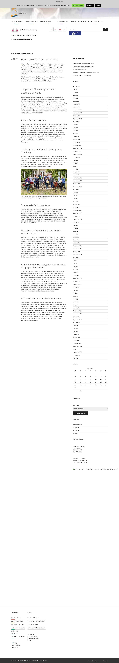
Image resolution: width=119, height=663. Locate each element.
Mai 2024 (75, 166)
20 (90, 382)
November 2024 (77, 148)
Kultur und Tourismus (17, 624)
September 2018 (77, 352)
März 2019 (76, 334)
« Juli (80, 390)
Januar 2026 (76, 107)
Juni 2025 (75, 127)
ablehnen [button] (98, 5)
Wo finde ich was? (33, 618)
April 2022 (75, 234)
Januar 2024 (76, 175)
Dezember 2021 (77, 246)
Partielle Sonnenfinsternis (79, 69)
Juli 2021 (75, 260)
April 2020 (76, 299)
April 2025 (75, 133)
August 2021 (76, 257)
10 (75, 379)
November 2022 (77, 213)
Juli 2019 (75, 325)
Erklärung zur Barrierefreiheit (36, 628)
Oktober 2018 (76, 349)
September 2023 (77, 186)
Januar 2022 (76, 243)
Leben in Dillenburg (30, 21)
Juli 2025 (75, 124)
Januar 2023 (76, 207)
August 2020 (76, 287)
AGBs (29, 640)
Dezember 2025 (77, 110)
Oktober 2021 (76, 252)
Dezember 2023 (77, 178)
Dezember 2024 (77, 145)
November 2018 (77, 346)
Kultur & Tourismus (45, 21)
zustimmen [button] (90, 5)
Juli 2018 (75, 358)
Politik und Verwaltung (18, 628)
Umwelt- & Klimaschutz (95, 21)
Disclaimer (31, 634)
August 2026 (76, 86)
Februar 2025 (76, 139)
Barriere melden (32, 636)
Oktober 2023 (76, 184)
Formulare (75, 433)
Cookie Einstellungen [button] (78, 5)
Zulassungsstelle (77, 424)
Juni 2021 (75, 263)
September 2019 (77, 319)
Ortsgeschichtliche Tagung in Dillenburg (83, 63)
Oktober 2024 (76, 151)
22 (101, 382)
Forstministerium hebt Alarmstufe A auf (83, 66)
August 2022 (76, 222)
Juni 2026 (75, 92)
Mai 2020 (75, 296)
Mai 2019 (75, 331)
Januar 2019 (76, 340)
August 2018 (76, 355)
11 (80, 379)
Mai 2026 (75, 95)
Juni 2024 (75, 163)
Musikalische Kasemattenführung (82, 75)
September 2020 (77, 284)
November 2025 (77, 113)
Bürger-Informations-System (36, 621)
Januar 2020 (76, 308)
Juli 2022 (75, 225)
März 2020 (76, 302)
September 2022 (77, 219)
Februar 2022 (76, 240)
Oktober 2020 (76, 281)
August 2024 (76, 157)
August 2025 (76, 121)
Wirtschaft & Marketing (77, 21)
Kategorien (76, 405)
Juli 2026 (75, 89)
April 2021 (75, 269)
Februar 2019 (76, 337)
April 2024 (75, 169)
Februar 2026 (76, 104)
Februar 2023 (76, 204)
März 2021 (76, 272)
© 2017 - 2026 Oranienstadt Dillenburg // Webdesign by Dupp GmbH (28, 660)
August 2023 (76, 189)
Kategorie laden (80, 413)
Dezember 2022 (77, 210)
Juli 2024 (75, 160)
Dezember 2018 (77, 343)
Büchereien (76, 430)
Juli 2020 (75, 290)
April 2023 (75, 201)
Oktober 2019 (76, 316)
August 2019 (76, 322)
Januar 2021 (76, 275)
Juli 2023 (75, 192)
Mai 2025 (75, 130)
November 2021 (77, 248)
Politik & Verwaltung (61, 21)
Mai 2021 (75, 266)
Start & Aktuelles (16, 21)
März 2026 (76, 101)
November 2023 (77, 181)
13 (90, 379)
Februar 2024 (76, 172)
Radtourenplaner (33, 624)
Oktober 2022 (76, 216)
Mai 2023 (75, 198)
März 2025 (76, 136)
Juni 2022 (75, 228)
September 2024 (77, 154)
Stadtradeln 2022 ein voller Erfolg (39, 59)
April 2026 (75, 98)
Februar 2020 (76, 305)
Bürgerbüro (76, 427)
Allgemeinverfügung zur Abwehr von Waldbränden (86, 72)
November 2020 (77, 278)
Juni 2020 (75, 293)
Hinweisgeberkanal (33, 638)
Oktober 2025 (76, 116)
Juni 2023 (75, 195)
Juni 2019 (75, 328)
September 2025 (77, 119)
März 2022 (76, 237)
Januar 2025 (76, 142)
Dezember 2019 (77, 311)
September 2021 (77, 254)
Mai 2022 (75, 231)
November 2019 (77, 314)
